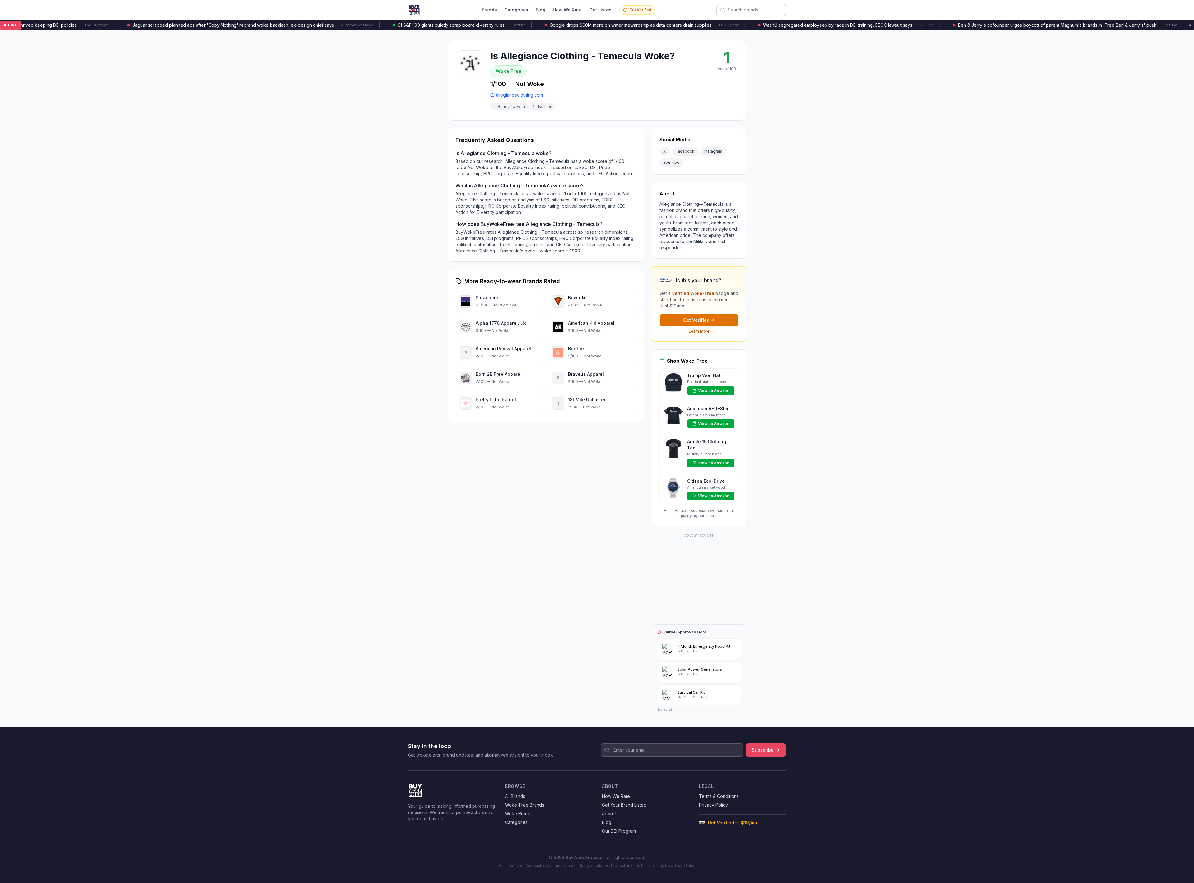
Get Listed (600, 9)
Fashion (545, 106)
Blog (540, 9)
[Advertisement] (699, 578)
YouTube (671, 162)
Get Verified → (699, 320)
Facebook (685, 151)
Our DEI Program (619, 831)
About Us (611, 813)
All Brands (515, 796)
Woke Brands (519, 813)
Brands (489, 9)
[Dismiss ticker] (1190, 25)
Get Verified (640, 9)
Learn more (699, 331)
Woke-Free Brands (524, 804)
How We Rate (567, 9)
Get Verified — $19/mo (732, 822)
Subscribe (763, 749)
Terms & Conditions (719, 796)
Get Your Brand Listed (624, 804)
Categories (516, 9)
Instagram (713, 151)
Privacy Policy (713, 804)
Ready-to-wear (512, 106)
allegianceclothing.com (519, 95)
